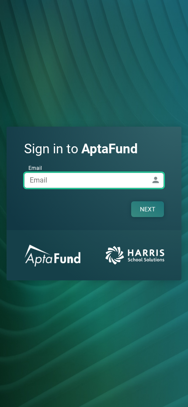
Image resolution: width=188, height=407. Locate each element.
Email (35, 168)
